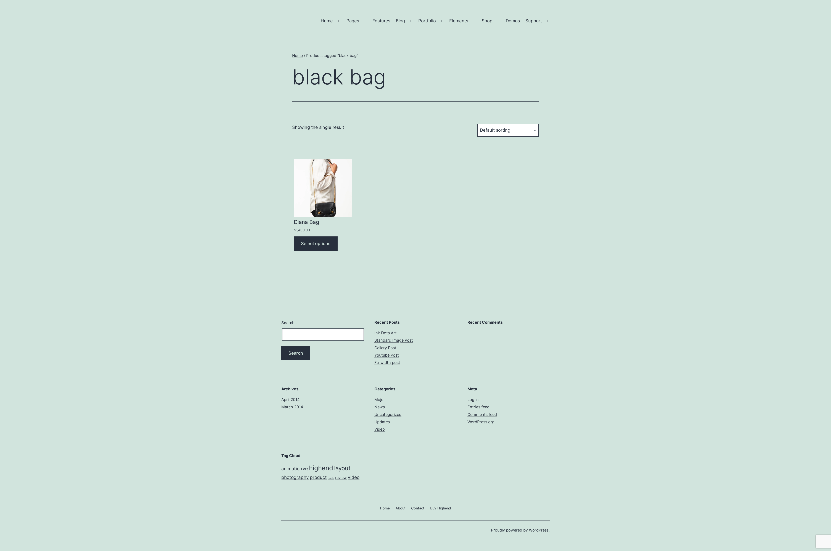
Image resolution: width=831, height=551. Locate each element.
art (305, 469)
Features (381, 20)
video (353, 477)
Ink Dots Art (385, 333)
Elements (458, 20)
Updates (382, 422)
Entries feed (478, 407)
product (318, 477)
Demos (513, 20)
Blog (400, 20)
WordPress (539, 530)
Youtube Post (386, 355)
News (379, 407)
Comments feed (482, 414)
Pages (352, 20)
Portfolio (427, 20)
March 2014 (292, 407)
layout (342, 468)
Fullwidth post (387, 362)
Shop (487, 20)
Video (379, 429)
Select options (315, 243)
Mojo (378, 399)
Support (533, 20)
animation (291, 468)
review (341, 477)
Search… (289, 322)
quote (331, 478)
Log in (473, 399)
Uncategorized (387, 414)
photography (295, 477)
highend (321, 468)
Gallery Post (385, 348)
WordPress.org (480, 422)
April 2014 (290, 399)
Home (327, 20)
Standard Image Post (393, 340)
